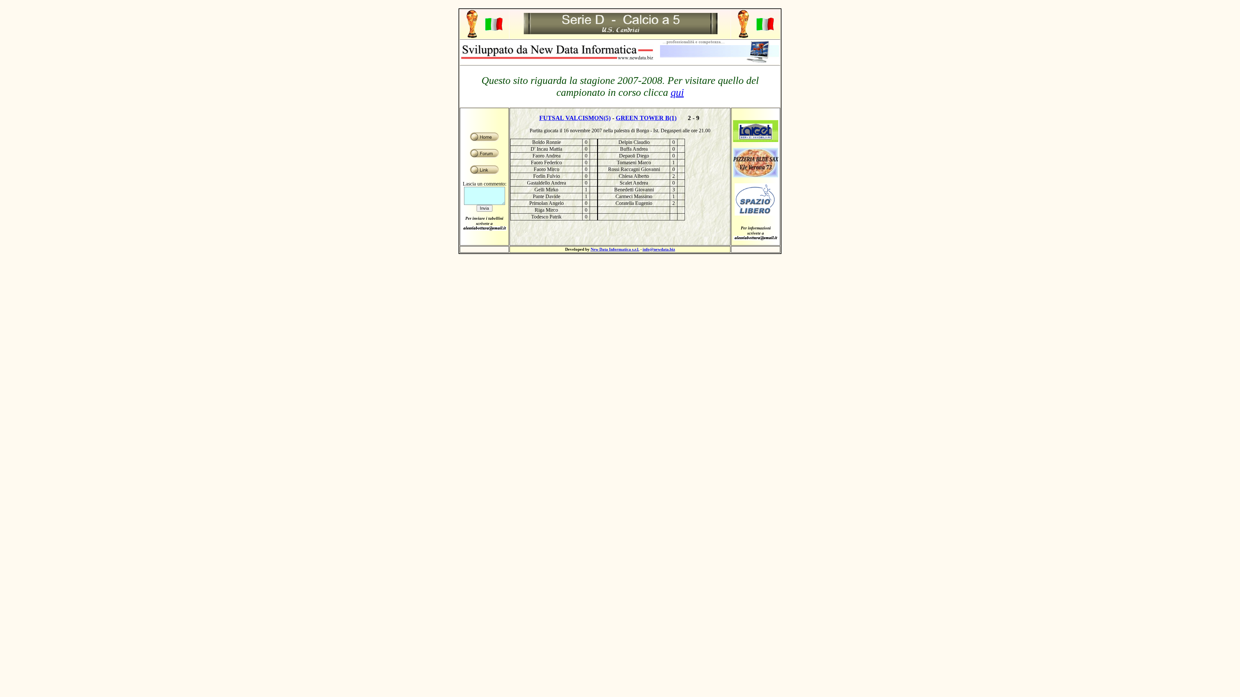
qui (677, 92)
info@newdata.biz (659, 249)
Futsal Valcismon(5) (575, 118)
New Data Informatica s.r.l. (615, 249)
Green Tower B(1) (646, 118)
